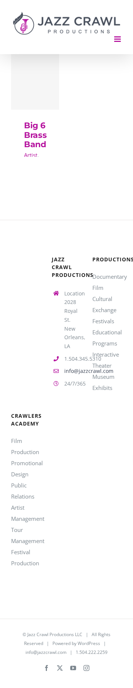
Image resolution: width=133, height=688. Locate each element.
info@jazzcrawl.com (72, 370)
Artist (30, 155)
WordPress (89, 643)
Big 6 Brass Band (35, 82)
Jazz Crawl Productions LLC (54, 634)
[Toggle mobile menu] (118, 39)
